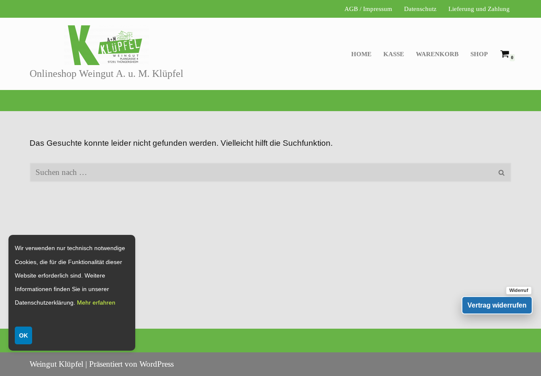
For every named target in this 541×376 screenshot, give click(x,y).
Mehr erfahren (96, 302)
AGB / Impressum (368, 8)
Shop (479, 53)
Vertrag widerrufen (497, 305)
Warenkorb (437, 53)
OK (23, 335)
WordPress (156, 364)
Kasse (393, 53)
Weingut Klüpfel (56, 364)
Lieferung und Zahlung (479, 8)
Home (361, 53)
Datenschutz (420, 8)
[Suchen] (501, 172)
